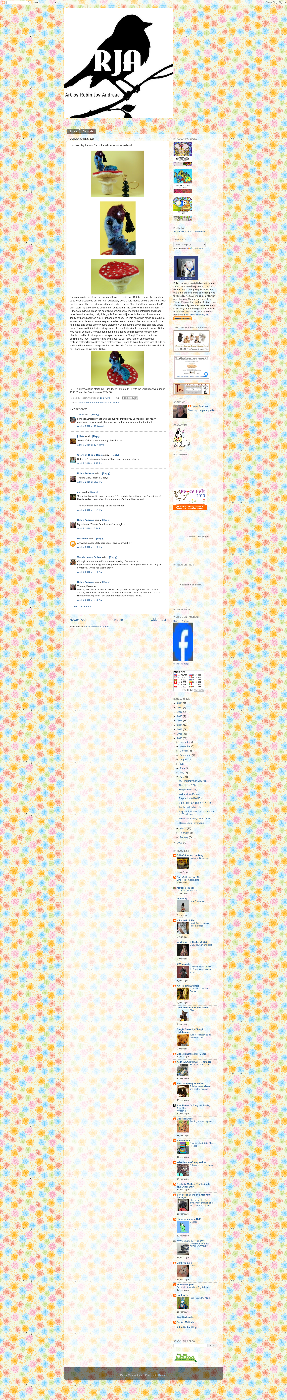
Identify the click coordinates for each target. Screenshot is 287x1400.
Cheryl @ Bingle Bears (90, 455)
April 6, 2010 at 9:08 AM (89, 600)
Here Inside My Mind (200, 1298)
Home (73, 131)
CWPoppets (183, 964)
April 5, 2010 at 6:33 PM (89, 547)
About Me (88, 131)
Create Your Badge (181, 664)
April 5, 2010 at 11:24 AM (90, 426)
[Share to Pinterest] (136, 398)
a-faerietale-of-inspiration (191, 1162)
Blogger (162, 1375)
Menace (193, 1222)
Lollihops (182, 1295)
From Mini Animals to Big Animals (193, 1287)
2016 (180, 712)
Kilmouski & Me (185, 920)
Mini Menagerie (185, 1284)
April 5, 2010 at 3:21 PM (89, 482)
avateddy (182, 898)
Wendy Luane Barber (89, 557)
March (183, 828)
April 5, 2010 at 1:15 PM (89, 463)
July (182, 764)
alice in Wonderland (88, 402)
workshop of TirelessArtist (192, 942)
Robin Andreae (85, 473)
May (182, 772)
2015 (180, 716)
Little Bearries (185, 1119)
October (184, 750)
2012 (180, 729)
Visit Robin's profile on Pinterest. (190, 231)
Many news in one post (201, 945)
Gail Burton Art (185, 1317)
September (186, 755)
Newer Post (78, 619)
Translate (198, 248)
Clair (192, 1010)
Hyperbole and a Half (189, 1219)
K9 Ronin (181, 1111)
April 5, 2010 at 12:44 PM (90, 445)
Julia (80, 414)
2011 (180, 734)
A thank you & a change (201, 1165)
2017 (180, 707)
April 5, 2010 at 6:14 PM (89, 528)
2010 (180, 738)
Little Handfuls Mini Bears (191, 1054)
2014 (180, 720)
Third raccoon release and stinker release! (200, 1087)
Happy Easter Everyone (191, 823)
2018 (180, 703)
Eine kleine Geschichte (188, 880)
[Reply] (95, 414)
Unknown (82, 538)
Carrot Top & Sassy (189, 785)
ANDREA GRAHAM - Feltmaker (194, 1062)
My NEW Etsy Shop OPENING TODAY (199, 1245)
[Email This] (123, 398)
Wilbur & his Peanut (189, 794)
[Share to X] (129, 398)
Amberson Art (184, 1140)
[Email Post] (117, 398)
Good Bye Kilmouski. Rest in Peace (200, 924)
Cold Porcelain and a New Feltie (196, 803)
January (184, 837)
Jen (79, 492)
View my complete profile (201, 410)
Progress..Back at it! (200, 1064)
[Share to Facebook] (133, 398)
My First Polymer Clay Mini (193, 781)
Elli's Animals (184, 1263)
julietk (80, 436)
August (184, 759)
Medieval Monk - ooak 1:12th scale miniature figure (200, 969)
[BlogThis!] (126, 398)
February (185, 833)
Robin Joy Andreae (181, 621)
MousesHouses (185, 888)
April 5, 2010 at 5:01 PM (89, 510)
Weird (116, 402)
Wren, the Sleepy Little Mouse (195, 818)
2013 (180, 725)
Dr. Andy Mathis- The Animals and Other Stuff (193, 1185)
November (185, 746)
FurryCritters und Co (188, 877)
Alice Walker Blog (187, 1327)
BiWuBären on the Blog (190, 855)
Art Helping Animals (188, 986)
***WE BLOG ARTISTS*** (190, 1241)
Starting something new (201, 1121)
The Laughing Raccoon (190, 1083)
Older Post (158, 619)
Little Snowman (197, 901)
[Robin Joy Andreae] (183, 660)
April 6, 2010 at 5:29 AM (89, 572)
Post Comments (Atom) (96, 626)
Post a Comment (83, 606)
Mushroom (105, 402)
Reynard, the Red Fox (190, 798)
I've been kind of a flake (191, 807)
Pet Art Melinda (185, 1322)
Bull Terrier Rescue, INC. (197, 314)
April (182, 777)
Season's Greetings (199, 858)
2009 (180, 842)
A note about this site (187, 890)
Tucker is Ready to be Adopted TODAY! (200, 1036)
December (185, 742)
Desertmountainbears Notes (193, 1007)
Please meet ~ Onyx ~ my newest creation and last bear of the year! (201, 1203)
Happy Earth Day (188, 789)
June (183, 768)
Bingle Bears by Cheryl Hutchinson (190, 1030)
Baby (192, 1265)
